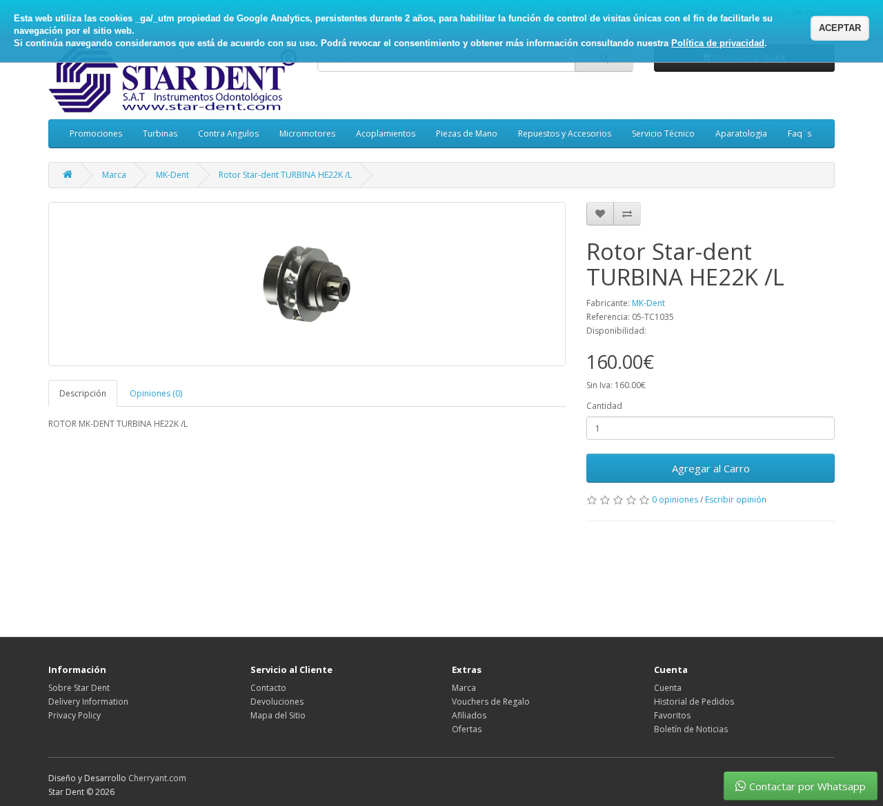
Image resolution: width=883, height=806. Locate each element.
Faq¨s (799, 133)
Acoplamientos (385, 133)
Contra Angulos (228, 133)
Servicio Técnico (663, 133)
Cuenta (668, 688)
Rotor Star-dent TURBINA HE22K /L (285, 175)
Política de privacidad (717, 43)
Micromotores (307, 133)
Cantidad (604, 406)
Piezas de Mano (466, 133)
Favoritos (672, 715)
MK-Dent (172, 175)
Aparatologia (741, 133)
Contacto (268, 688)
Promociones (96, 133)
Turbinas (160, 133)
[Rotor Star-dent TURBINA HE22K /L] (307, 284)
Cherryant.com (157, 778)
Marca (114, 175)
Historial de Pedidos (694, 701)
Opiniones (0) (156, 393)
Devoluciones (277, 701)
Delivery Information (88, 701)
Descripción (82, 393)
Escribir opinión (735, 499)
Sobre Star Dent (79, 688)
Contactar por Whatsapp (807, 786)
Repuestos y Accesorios (564, 133)
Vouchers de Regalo (491, 701)
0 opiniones (675, 499)
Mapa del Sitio (278, 715)
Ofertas (467, 729)
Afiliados (469, 715)
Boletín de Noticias (691, 729)
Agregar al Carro (711, 468)
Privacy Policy (74, 715)
